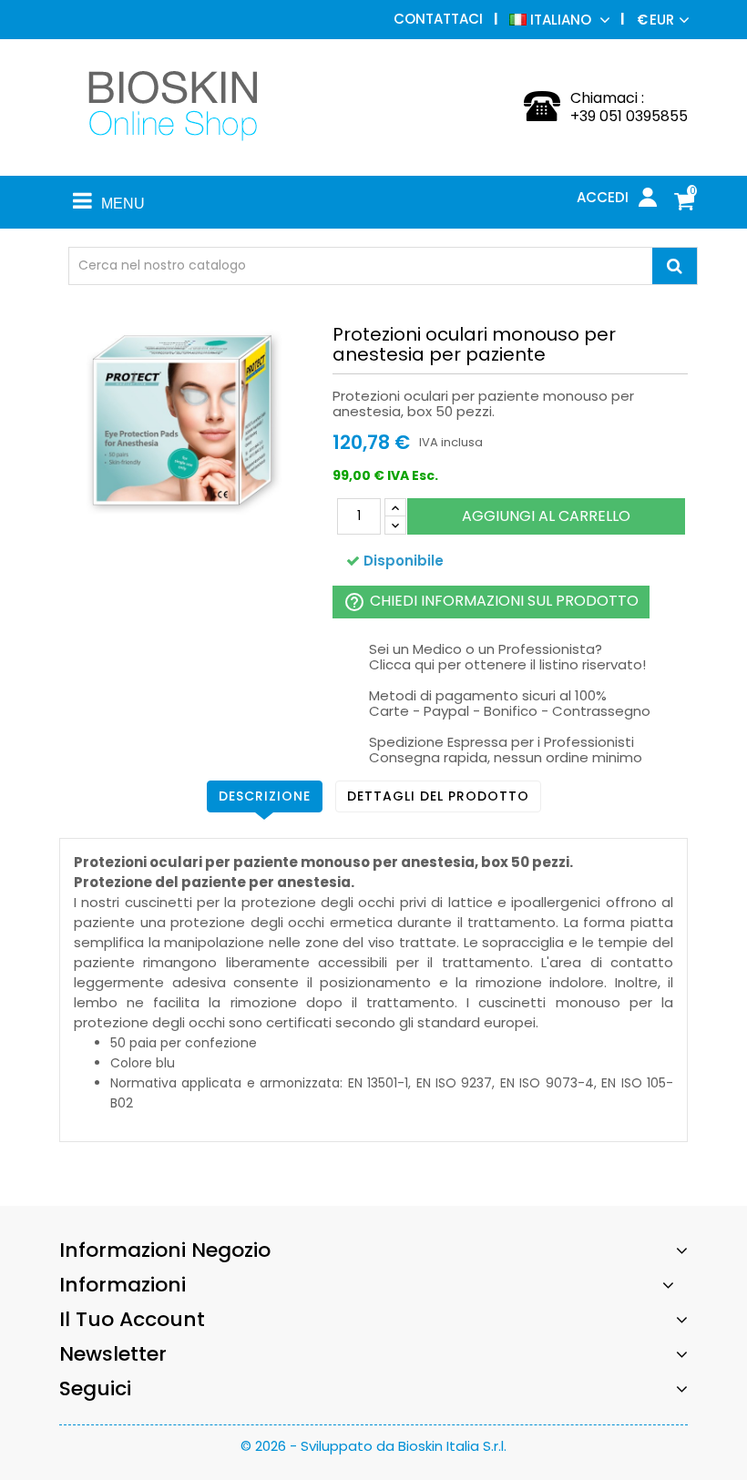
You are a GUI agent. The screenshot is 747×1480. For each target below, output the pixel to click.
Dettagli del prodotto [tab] (438, 796)
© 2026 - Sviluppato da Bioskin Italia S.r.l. (373, 1445)
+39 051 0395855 (629, 116)
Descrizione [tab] (265, 796)
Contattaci (438, 18)
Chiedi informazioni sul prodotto (491, 601)
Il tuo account (132, 1319)
